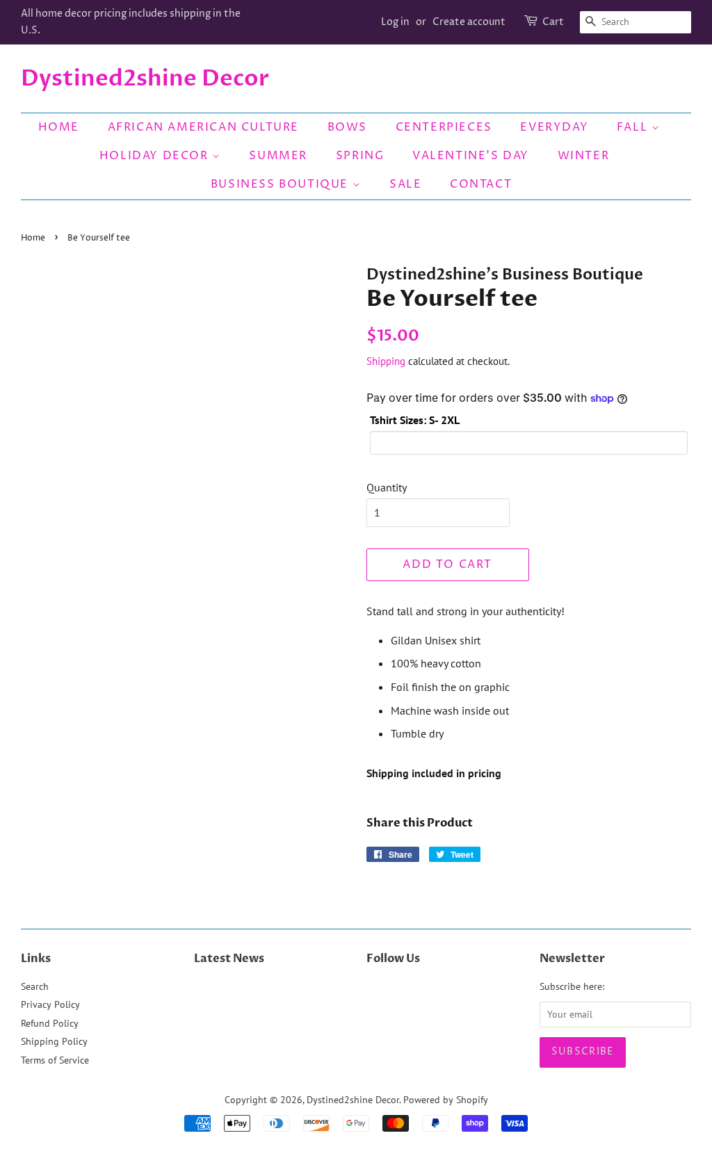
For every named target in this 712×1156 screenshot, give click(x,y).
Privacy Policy (50, 1004)
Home (58, 127)
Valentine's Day (470, 155)
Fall (634, 127)
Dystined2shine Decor (145, 78)
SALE (405, 184)
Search (35, 986)
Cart (553, 22)
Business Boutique (282, 184)
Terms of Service (55, 1060)
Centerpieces (444, 127)
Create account (468, 22)
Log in (395, 22)
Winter (584, 155)
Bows (347, 127)
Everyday (554, 127)
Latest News (229, 958)
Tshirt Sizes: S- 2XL (415, 420)
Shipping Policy (54, 1041)
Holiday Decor (155, 155)
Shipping (385, 361)
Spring (360, 155)
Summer (278, 155)
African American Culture (203, 127)
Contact (481, 184)
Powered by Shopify (445, 1099)
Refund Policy (50, 1023)
